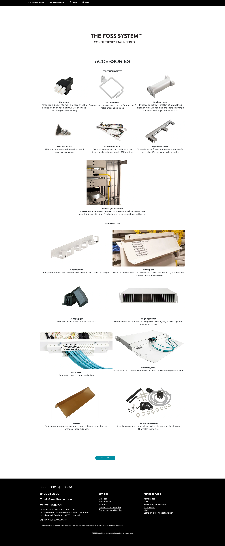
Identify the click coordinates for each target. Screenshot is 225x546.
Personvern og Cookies (110, 510)
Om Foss (103, 499)
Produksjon (149, 507)
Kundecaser (105, 502)
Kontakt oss (149, 499)
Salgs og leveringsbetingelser (158, 513)
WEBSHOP (105, 458)
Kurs (146, 502)
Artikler (103, 504)
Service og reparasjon (155, 504)
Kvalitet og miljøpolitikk (110, 507)
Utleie (146, 510)
